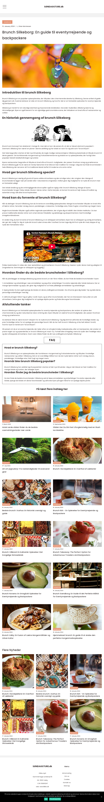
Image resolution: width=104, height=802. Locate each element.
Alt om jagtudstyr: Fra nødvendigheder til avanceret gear (26, 470)
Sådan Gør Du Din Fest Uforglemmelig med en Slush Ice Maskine (76, 428)
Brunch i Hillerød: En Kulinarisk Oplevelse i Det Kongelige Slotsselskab (22, 553)
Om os (66, 776)
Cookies (67, 779)
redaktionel (7, 22)
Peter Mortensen (25, 26)
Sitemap (67, 786)
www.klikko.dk (44, 787)
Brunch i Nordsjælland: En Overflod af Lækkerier (74, 469)
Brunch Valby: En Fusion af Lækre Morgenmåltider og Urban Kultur (26, 636)
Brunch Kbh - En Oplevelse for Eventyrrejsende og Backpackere (75, 512)
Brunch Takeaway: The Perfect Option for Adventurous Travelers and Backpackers (72, 553)
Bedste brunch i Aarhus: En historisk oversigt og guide (24, 512)
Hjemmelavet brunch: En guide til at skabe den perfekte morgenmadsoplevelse (74, 636)
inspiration (6, 421)
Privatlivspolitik (55, 799)
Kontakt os (67, 783)
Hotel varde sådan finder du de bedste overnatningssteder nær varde (20, 428)
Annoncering (66, 773)
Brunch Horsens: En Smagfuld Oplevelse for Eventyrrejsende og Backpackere (21, 595)
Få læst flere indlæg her (52, 389)
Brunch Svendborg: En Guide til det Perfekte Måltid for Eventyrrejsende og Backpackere (76, 595)
